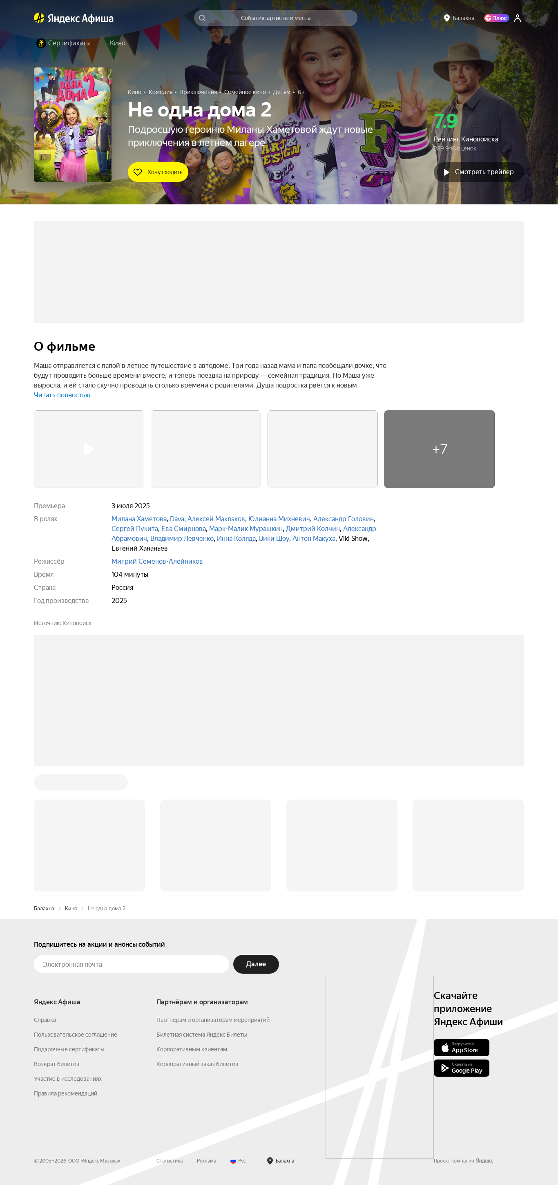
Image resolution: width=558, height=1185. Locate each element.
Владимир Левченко (182, 538)
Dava (177, 519)
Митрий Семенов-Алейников (157, 561)
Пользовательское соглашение (75, 1034)
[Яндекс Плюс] (496, 18)
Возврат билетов (57, 1064)
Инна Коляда (236, 538)
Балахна (44, 908)
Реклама (206, 1161)
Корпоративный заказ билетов (197, 1064)
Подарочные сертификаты (69, 1049)
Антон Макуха (313, 538)
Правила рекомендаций (65, 1093)
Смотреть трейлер (484, 172)
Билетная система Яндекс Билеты (201, 1034)
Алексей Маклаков (216, 519)
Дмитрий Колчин (313, 529)
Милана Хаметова (139, 519)
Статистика (169, 1161)
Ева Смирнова (183, 529)
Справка (45, 1020)
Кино (71, 908)
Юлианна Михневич (279, 519)
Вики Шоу (274, 538)
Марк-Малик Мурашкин (246, 529)
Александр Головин (343, 519)
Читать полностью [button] (62, 395)
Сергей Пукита (135, 529)
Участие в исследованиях (68, 1078)
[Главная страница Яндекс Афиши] (39, 18)
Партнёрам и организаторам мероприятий (213, 1020)
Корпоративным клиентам (191, 1049)
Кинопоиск (77, 623)
